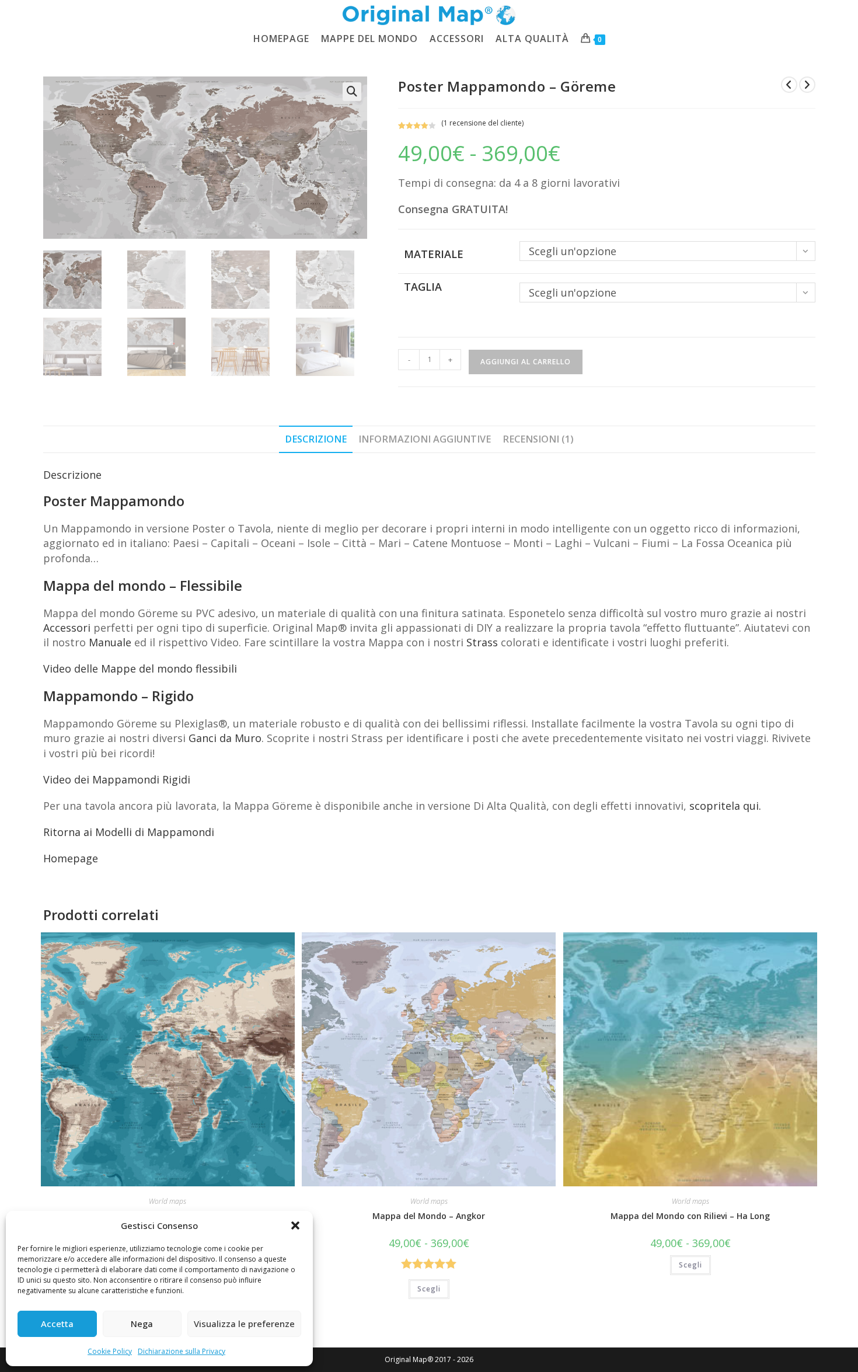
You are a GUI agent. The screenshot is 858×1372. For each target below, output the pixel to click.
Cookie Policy (110, 1351)
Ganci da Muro (225, 738)
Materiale (433, 254)
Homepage (70, 858)
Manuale (110, 642)
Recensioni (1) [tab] (538, 439)
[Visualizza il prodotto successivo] (807, 84)
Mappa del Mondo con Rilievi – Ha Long (690, 1215)
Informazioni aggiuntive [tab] (424, 439)
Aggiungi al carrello (525, 362)
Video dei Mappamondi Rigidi (116, 779)
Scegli (429, 1289)
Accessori (66, 628)
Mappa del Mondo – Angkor (428, 1215)
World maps (167, 1201)
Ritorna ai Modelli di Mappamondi (128, 832)
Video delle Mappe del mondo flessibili (140, 668)
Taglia (423, 287)
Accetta (57, 1323)
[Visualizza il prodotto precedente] (789, 84)
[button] (295, 1225)
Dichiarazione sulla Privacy (181, 1351)
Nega (142, 1323)
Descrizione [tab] (316, 439)
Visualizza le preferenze (244, 1323)
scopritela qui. (725, 806)
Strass (482, 642)
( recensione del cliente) (482, 123)
